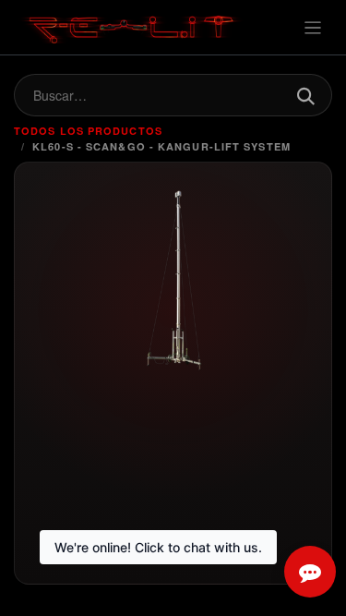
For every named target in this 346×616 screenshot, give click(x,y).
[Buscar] (305, 95)
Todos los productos (88, 131)
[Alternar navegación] (313, 27)
